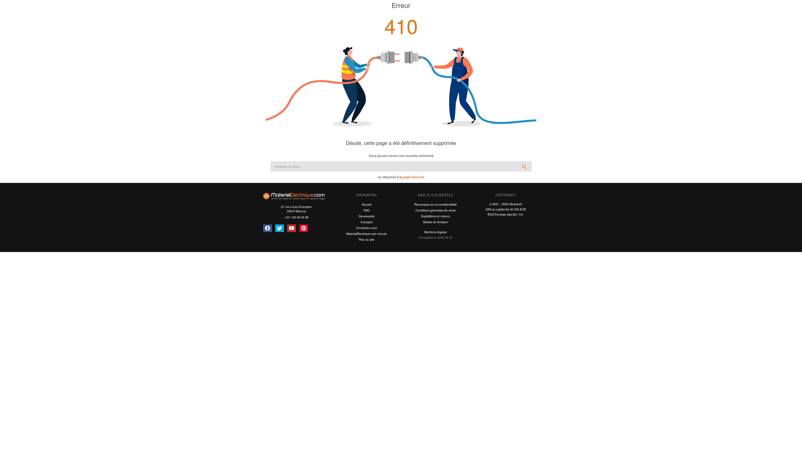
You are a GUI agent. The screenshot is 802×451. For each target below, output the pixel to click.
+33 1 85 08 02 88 (296, 217)
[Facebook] (267, 228)
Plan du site (366, 239)
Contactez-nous (366, 228)
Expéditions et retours (435, 216)
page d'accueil (413, 177)
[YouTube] (291, 228)
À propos (367, 222)
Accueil (366, 204)
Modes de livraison (435, 222)
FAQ (366, 210)
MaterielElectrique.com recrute (366, 234)
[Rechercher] (524, 166)
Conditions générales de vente (435, 210)
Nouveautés (366, 216)
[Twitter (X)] (279, 228)
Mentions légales (435, 232)
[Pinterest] (303, 228)
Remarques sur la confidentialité (435, 204)
